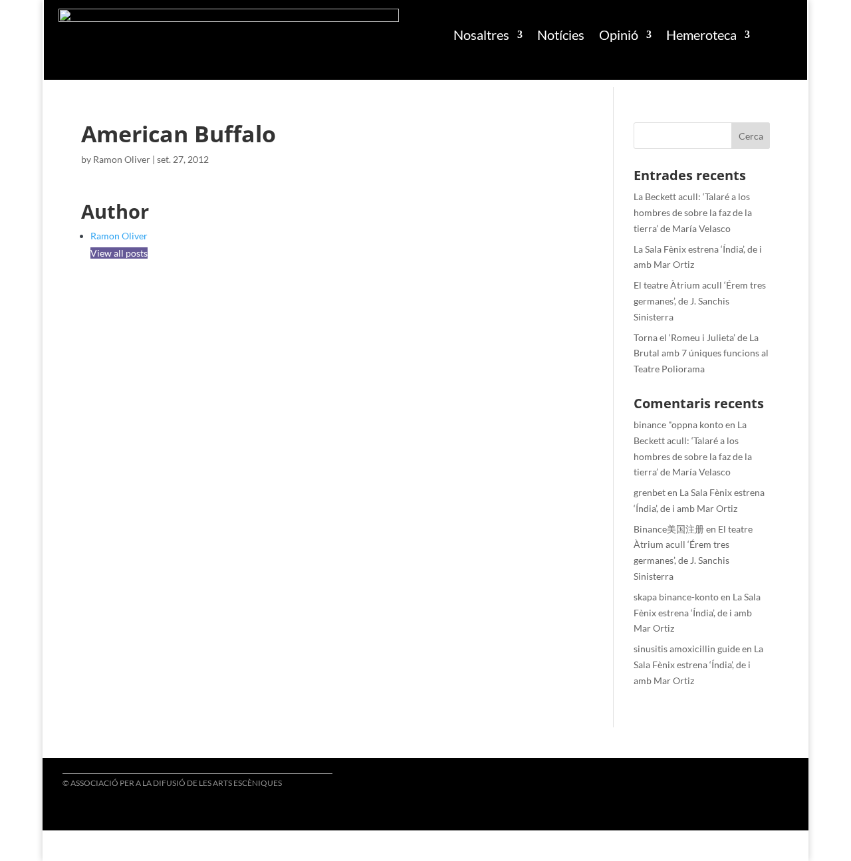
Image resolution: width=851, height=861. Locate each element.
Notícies (560, 35)
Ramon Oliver (121, 159)
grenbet (650, 492)
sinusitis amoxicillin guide (687, 648)
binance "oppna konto (678, 424)
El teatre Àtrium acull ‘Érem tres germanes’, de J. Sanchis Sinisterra (700, 300)
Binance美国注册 (669, 529)
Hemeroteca (701, 35)
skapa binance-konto (676, 596)
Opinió (618, 35)
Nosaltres (481, 35)
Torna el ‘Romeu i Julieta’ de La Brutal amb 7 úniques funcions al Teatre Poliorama (701, 353)
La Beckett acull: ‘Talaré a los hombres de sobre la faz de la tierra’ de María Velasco (693, 212)
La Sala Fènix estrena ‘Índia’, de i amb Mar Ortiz (697, 612)
